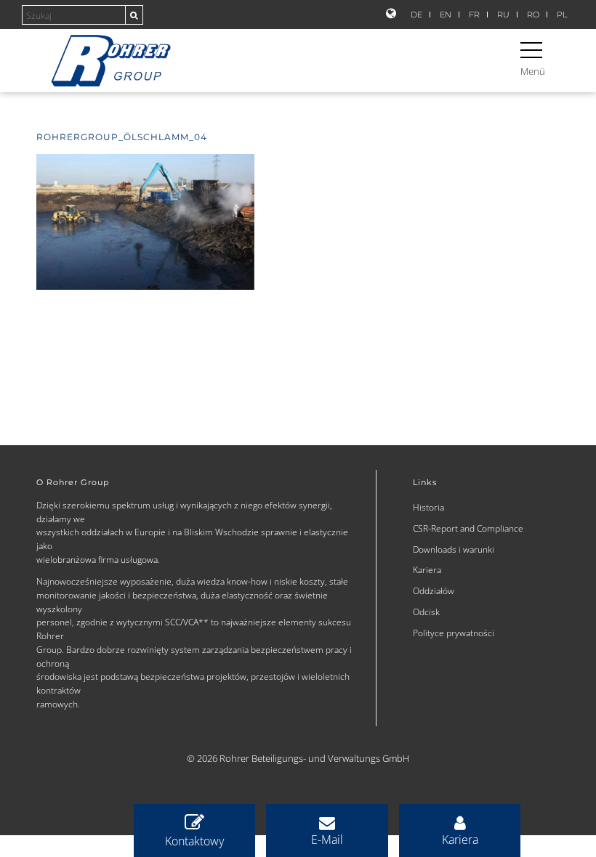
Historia (428, 507)
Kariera (427, 569)
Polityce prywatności (453, 632)
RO (533, 15)
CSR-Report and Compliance (468, 528)
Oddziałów (433, 590)
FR (474, 15)
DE (416, 15)
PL (562, 15)
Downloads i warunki (453, 549)
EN (445, 15)
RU (503, 15)
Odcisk (426, 611)
